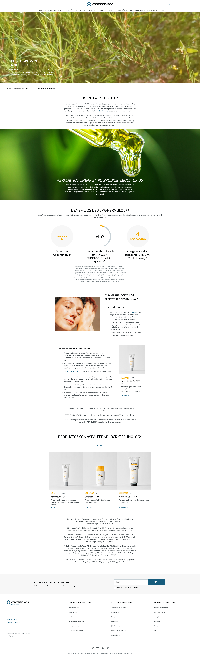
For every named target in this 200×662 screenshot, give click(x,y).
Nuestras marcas (106, 10)
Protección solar (74, 607)
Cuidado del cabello (55, 10)
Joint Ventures (115, 626)
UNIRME (156, 582)
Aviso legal (104, 653)
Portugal (156, 617)
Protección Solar (71, 10)
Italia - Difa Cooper (160, 612)
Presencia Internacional (161, 607)
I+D (33, 89)
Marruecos (157, 621)
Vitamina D (135, 312)
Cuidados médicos (121, 10)
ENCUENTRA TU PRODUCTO (155, 10)
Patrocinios (114, 621)
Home (9, 89)
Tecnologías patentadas (118, 607)
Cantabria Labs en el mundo (165, 602)
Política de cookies (116, 653)
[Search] (169, 4)
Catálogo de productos (76, 630)
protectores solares (73, 371)
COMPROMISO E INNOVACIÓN (121, 602)
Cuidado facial (73, 612)
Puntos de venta (154, 4)
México (156, 626)
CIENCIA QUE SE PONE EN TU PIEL (80, 602)
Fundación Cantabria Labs (119, 630)
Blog (163, 4)
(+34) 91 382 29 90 (13, 636)
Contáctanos (12, 619)
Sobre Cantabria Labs (137, 10)
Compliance (128, 653)
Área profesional (141, 4)
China (155, 630)
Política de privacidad (92, 653)
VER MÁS (100, 445)
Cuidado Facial (41, 10)
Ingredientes (115, 612)
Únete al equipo (116, 635)
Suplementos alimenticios (89, 10)
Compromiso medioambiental (120, 617)
